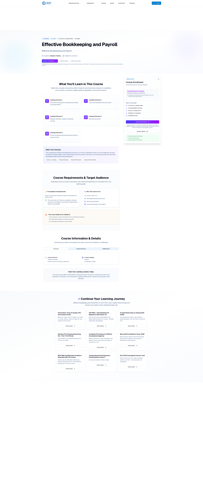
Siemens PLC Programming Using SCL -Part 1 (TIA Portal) (69, 335)
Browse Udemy (141, 131)
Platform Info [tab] (106, 248)
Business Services (74, 3)
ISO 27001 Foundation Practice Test (132, 355)
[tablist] (81, 248)
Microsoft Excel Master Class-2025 (132, 334)
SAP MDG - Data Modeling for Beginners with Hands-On (99, 314)
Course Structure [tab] (81, 248)
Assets (112, 3)
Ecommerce (121, 3)
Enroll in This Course (48, 61)
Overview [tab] (56, 248)
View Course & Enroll (141, 122)
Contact (158, 3)
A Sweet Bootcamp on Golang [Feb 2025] (132, 314)
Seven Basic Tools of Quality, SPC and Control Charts (69, 314)
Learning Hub (90, 3)
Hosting (103, 3)
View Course (69, 326)
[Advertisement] (101, 18)
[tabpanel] (81, 258)
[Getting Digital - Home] (47, 3)
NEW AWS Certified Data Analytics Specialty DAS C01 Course (70, 356)
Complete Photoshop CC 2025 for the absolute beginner (100, 335)
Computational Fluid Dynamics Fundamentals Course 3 (99, 356)
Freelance (132, 3)
